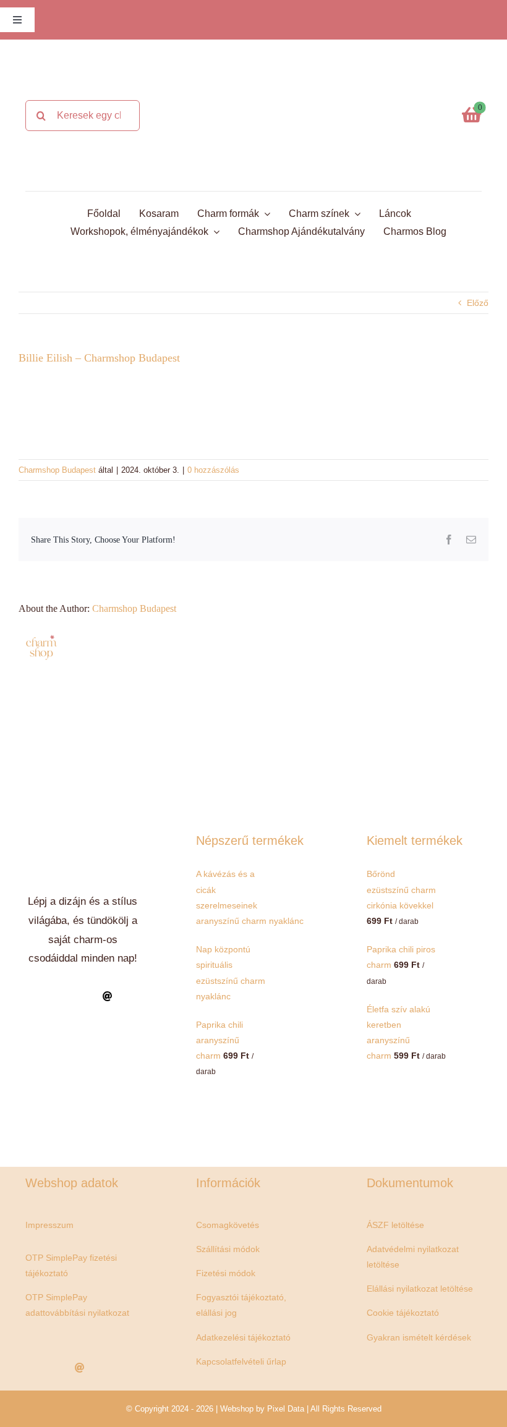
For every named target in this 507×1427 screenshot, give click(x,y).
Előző (477, 303)
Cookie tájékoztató (403, 1313)
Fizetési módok (225, 1273)
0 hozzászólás (213, 470)
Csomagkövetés (227, 1225)
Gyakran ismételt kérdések (419, 1337)
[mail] (108, 996)
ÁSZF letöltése (395, 1225)
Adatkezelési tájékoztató (243, 1337)
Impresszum (49, 1225)
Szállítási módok (228, 1249)
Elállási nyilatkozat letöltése (420, 1289)
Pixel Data (285, 1408)
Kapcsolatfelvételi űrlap (241, 1361)
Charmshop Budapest (57, 470)
